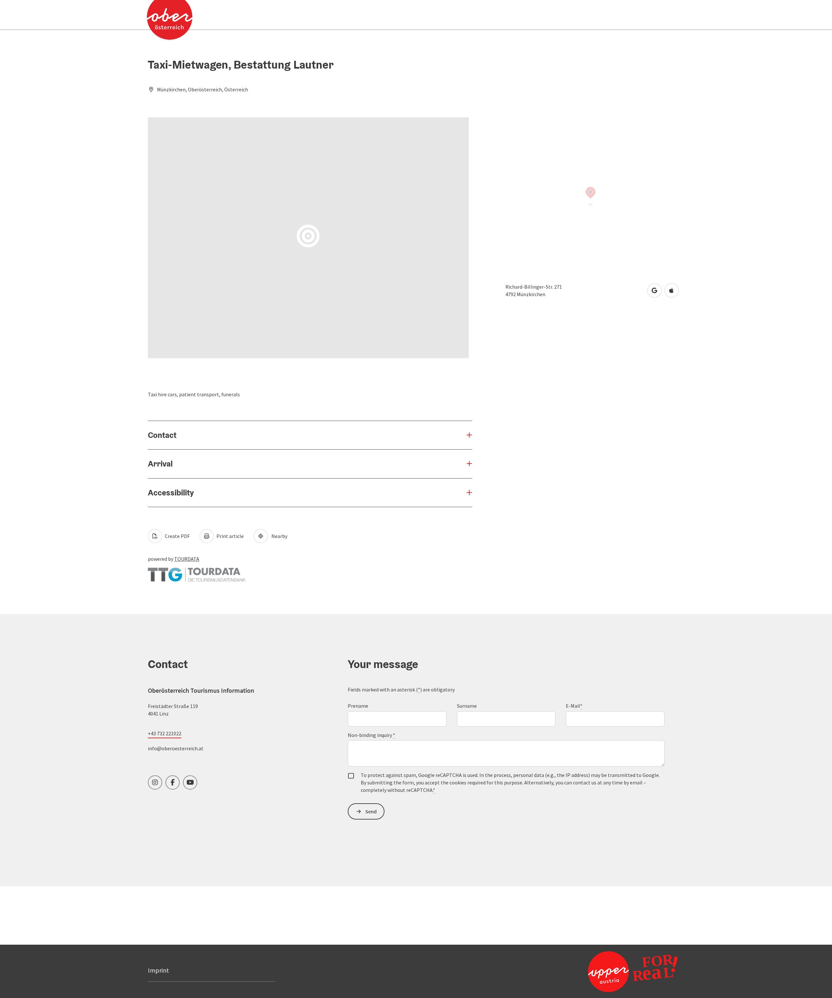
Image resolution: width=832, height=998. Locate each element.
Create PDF (177, 536)
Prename (358, 706)
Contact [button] (162, 435)
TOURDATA (186, 559)
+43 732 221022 (164, 733)
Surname (467, 706)
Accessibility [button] (171, 492)
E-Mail (574, 706)
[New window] (196, 571)
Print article (229, 536)
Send (371, 811)
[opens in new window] (617, 971)
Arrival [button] (160, 463)
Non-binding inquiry (371, 735)
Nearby (278, 536)
